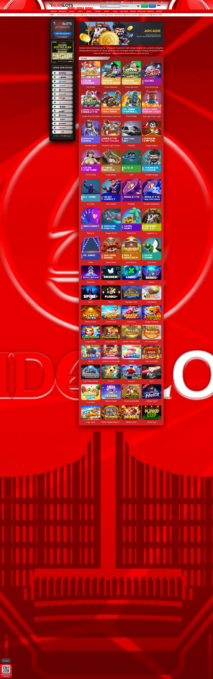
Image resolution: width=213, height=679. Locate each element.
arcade (97, 11)
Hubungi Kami (139, 2)
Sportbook (63, 11)
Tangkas (133, 11)
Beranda (54, 11)
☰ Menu (5, 661)
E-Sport (71, 11)
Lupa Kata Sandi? (153, 2)
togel (115, 11)
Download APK (113, 2)
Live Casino (124, 11)
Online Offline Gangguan (63, 136)
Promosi (159, 11)
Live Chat (126, 2)
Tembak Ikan (141, 11)
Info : (52, 14)
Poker (106, 11)
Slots (80, 11)
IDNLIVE (89, 11)
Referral (150, 11)
